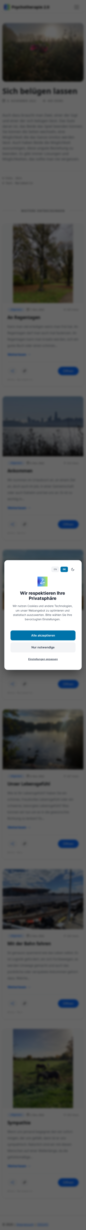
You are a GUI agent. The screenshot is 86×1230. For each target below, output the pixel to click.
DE (64, 569)
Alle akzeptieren (43, 635)
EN (55, 569)
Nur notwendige (43, 647)
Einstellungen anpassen (43, 658)
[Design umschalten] (73, 569)
